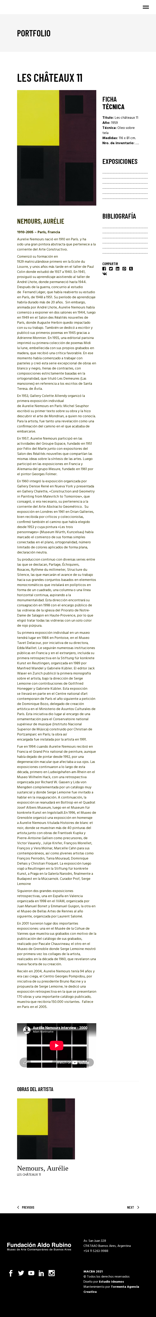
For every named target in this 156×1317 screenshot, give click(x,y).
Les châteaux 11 (29, 1175)
